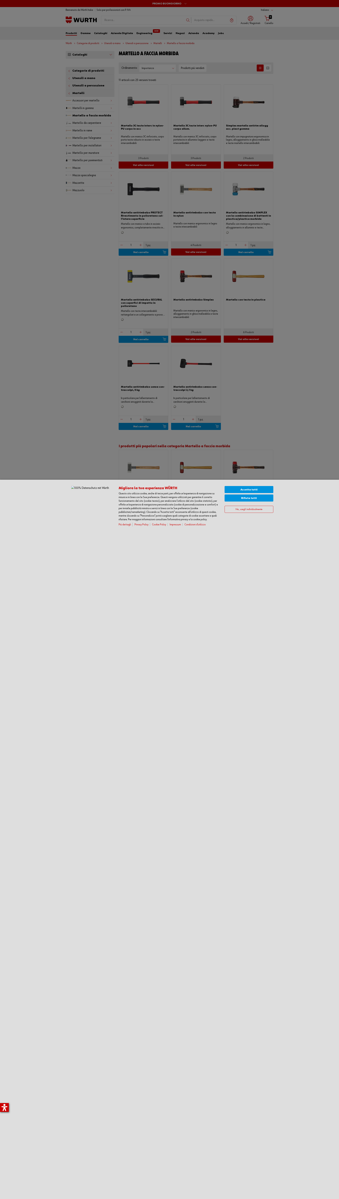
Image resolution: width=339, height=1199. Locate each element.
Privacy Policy (141, 524)
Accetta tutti (249, 489)
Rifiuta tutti (249, 498)
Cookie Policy (159, 524)
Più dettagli (125, 524)
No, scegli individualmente (249, 509)
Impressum (175, 524)
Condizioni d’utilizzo (195, 524)
